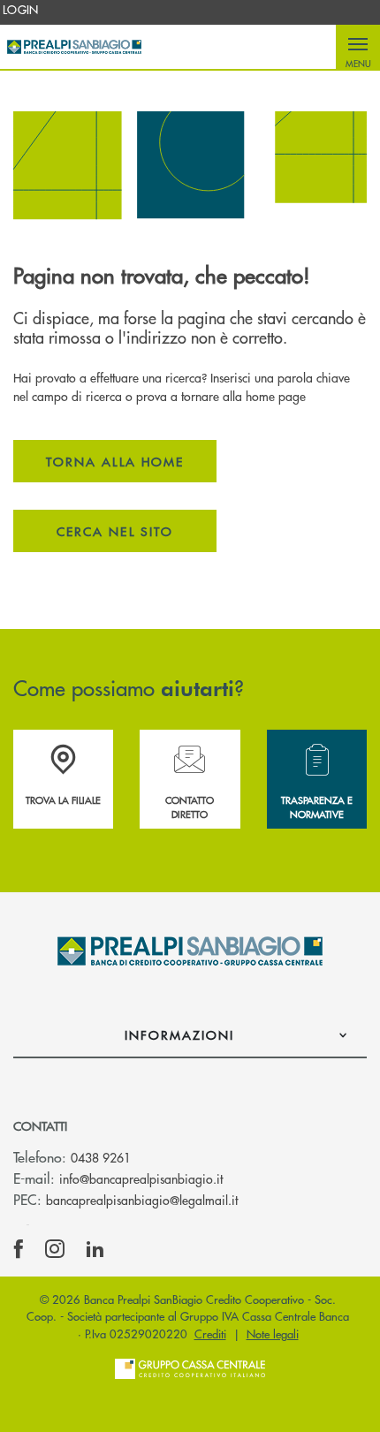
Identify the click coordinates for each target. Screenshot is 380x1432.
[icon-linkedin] (95, 1249)
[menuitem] (21, 10)
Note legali (273, 1333)
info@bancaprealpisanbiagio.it (141, 1178)
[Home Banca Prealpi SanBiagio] (74, 47)
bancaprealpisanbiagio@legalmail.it (142, 1199)
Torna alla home (115, 461)
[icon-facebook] (18, 1249)
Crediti (210, 1333)
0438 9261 (101, 1157)
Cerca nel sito (115, 531)
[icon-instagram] (55, 1249)
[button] (358, 47)
